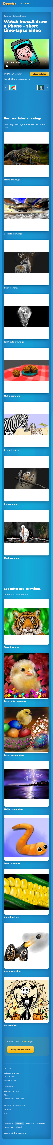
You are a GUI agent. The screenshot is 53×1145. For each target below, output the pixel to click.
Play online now (20, 1049)
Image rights (10, 1080)
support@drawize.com (15, 1133)
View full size (39, 74)
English (19, 1123)
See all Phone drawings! (15, 79)
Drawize (7, 16)
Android (7, 1110)
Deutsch (30, 1123)
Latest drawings (11, 1073)
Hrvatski (41, 1123)
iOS (5, 1113)
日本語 (19, 1127)
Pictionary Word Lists (14, 1099)
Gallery (16, 16)
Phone (23, 16)
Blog (6, 1095)
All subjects (9, 1076)
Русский (9, 1127)
